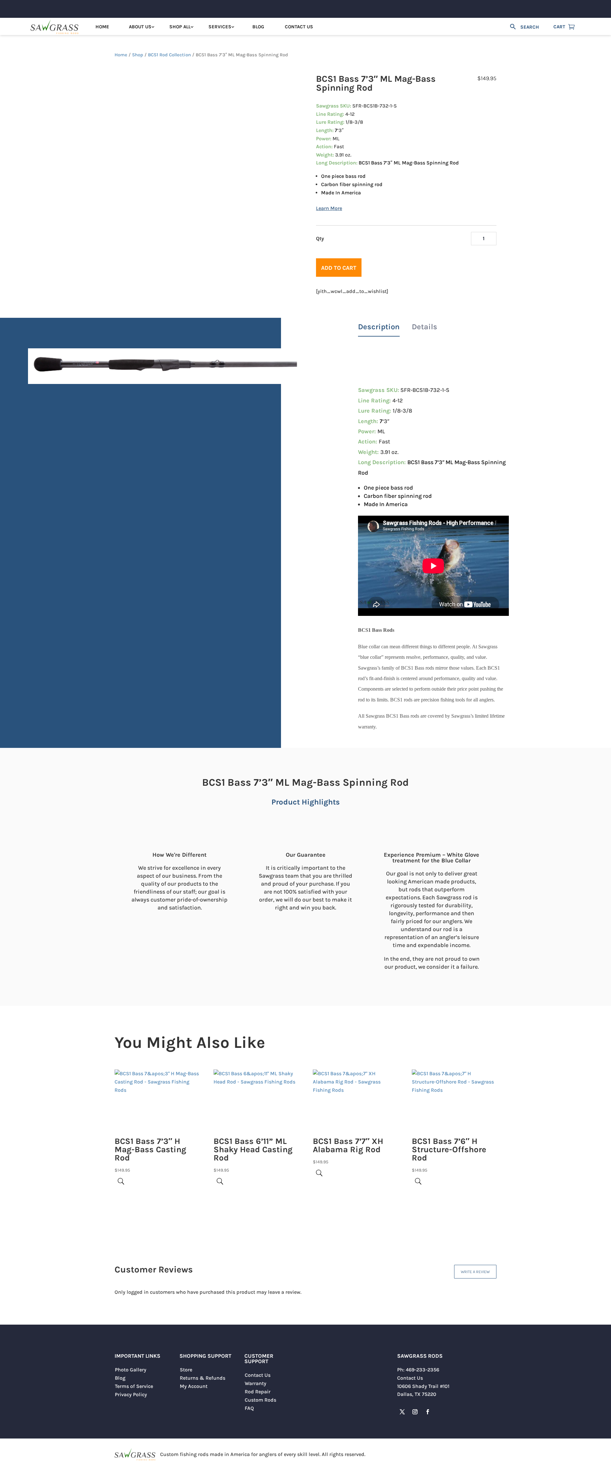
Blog (258, 27)
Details (424, 326)
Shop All (180, 27)
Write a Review (475, 1271)
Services (219, 27)
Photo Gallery (130, 1370)
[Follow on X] (402, 1412)
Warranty (255, 1383)
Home (102, 27)
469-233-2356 (422, 1370)
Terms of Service (134, 1386)
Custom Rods (260, 1400)
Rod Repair (257, 1392)
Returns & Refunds (202, 1378)
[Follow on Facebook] (428, 1412)
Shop (137, 55)
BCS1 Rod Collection (169, 55)
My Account (193, 1386)
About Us (140, 27)
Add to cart (338, 267)
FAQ (249, 1408)
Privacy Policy (131, 1394)
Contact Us (299, 27)
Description (379, 326)
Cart (559, 27)
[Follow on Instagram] (415, 1412)
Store (186, 1370)
